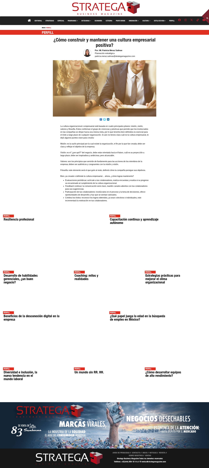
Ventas (148, 455)
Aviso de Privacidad (121, 453)
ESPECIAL (61, 21)
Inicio (144, 453)
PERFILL (172, 21)
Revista (162, 453)
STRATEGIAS (49, 21)
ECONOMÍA (98, 21)
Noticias (153, 453)
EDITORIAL (38, 21)
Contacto (136, 453)
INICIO (43, 28)
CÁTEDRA (109, 21)
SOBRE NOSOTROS (136, 455)
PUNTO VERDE (120, 21)
